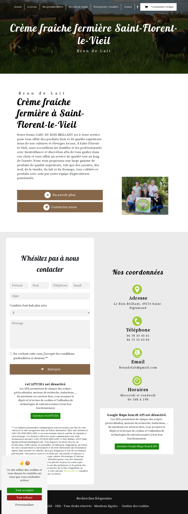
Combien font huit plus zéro (28, 305)
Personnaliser (24, 505)
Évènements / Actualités (106, 7)
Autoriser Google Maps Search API (137, 446)
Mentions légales (106, 506)
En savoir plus (64, 195)
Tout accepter (24, 490)
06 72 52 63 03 (138, 340)
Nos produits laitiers (53, 7)
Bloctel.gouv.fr (70, 471)
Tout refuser (24, 497)
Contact (128, 7)
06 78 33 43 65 (138, 336)
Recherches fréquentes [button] (94, 499)
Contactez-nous (64, 207)
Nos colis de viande (78, 7)
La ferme (32, 7)
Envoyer (54, 369)
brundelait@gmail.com (138, 367)
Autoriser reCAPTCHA (45, 415)
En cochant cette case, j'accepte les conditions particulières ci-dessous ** (43, 356)
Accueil (17, 7)
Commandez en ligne (162, 7)
